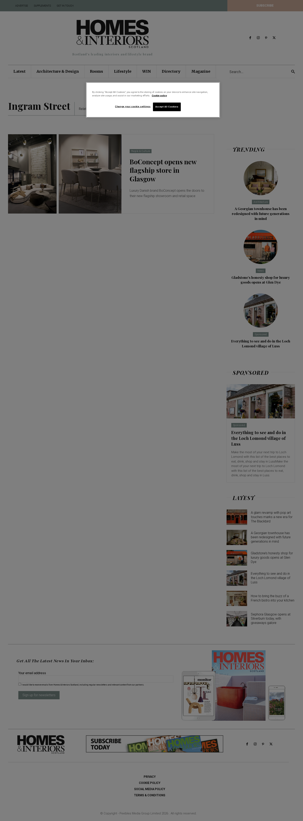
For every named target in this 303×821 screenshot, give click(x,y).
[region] (153, 100)
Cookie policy (159, 95)
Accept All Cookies (166, 106)
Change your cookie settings (132, 106)
